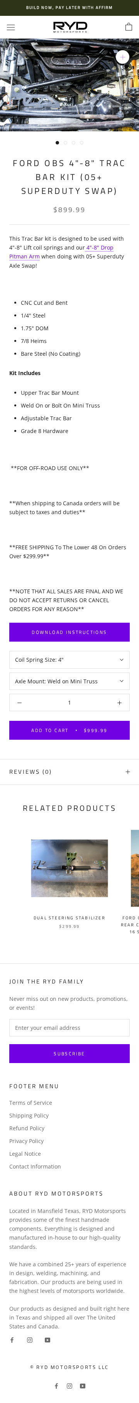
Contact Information (35, 1166)
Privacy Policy (26, 1141)
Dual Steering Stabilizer (69, 918)
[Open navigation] (11, 27)
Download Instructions (69, 632)
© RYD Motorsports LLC (69, 1367)
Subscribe (69, 1053)
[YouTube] (47, 1339)
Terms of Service (30, 1102)
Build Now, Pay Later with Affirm (69, 7)
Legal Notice (25, 1153)
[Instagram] (29, 1339)
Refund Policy (26, 1128)
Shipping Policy (29, 1115)
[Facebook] (12, 1339)
